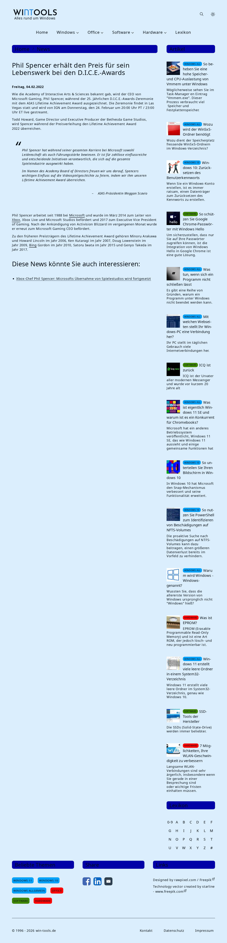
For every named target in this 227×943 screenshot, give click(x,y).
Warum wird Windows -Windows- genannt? (190, 578)
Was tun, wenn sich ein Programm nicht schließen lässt (190, 277)
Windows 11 (22, 880)
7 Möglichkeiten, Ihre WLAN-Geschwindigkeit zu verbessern (189, 753)
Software (121, 32)
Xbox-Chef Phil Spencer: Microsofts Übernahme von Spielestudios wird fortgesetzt (83, 278)
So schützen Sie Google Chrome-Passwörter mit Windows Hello (191, 221)
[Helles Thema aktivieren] (213, 14)
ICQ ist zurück (197, 367)
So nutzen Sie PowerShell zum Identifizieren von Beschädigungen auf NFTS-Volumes (190, 520)
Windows (66, 32)
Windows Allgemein (29, 890)
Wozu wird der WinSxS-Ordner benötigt (198, 129)
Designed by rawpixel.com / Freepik (182, 880)
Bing (33, 245)
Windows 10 (48, 880)
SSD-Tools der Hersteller (195, 716)
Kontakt (146, 930)
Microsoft (77, 215)
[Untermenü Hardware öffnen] (165, 32)
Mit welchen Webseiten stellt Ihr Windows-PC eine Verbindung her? (189, 326)
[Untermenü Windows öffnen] (77, 32)
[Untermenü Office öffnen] (101, 32)
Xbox (16, 220)
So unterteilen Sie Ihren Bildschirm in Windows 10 (190, 470)
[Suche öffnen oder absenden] (201, 14)
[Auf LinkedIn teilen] (97, 882)
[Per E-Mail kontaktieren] (108, 882)
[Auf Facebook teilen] (87, 882)
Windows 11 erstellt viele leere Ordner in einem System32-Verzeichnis (190, 669)
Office (94, 32)
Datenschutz (174, 930)
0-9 (170, 822)
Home (42, 32)
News (43, 49)
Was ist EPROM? (197, 620)
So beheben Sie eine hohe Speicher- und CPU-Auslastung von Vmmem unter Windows (190, 74)
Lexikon (183, 32)
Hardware (153, 32)
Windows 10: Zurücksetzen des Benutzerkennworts (189, 170)
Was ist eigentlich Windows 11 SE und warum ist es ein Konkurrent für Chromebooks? (190, 412)
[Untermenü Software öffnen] (132, 32)
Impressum (204, 930)
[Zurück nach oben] (218, 934)
